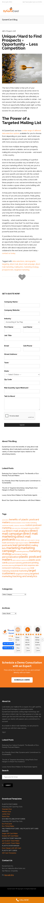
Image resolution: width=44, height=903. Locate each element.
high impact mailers (22, 543)
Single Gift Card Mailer (10, 833)
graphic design (35, 540)
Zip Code (8, 379)
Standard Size (7, 809)
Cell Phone (28, 346)
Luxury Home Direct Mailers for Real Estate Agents (19, 495)
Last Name (28, 327)
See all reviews (8, 643)
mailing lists (18, 267)
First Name (9, 327)
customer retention (19, 525)
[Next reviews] (42, 639)
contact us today (8, 253)
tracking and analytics (24, 576)
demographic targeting (28, 528)
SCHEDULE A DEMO (22, 680)
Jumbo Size (6, 814)
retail (28, 568)
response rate (33, 565)
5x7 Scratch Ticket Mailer (10, 841)
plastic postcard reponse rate (20, 560)
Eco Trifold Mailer (8, 826)
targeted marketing (21, 270)
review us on (7, 647)
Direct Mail (37, 893)
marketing (13, 548)
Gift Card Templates (9, 853)
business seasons (16, 522)
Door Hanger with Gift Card (11, 848)
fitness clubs (20, 540)
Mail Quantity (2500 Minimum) (16, 388)
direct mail (14, 264)
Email (7, 346)
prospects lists (7, 270)
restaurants (23, 568)
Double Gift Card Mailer (10, 836)
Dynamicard (11, 889)
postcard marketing (15, 563)
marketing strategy (31, 267)
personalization (10, 557)
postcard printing (31, 563)
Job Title (8, 335)
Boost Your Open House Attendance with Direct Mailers (21, 500)
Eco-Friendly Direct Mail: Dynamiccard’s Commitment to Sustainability (21, 482)
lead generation (21, 545)
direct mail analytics (17, 530)
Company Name (11, 302)
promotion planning (8, 565)
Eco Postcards (7, 824)
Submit (22, 425)
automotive (5, 520)
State (7, 371)
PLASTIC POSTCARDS (9, 804)
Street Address (11, 354)
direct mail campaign (27, 264)
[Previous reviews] (13, 639)
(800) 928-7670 (7, 2)
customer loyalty (7, 525)
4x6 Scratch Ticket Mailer (11, 843)
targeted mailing (22, 574)
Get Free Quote (27, 2)
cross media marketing (29, 522)
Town (7, 363)
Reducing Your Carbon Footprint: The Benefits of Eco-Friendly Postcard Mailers (20, 474)
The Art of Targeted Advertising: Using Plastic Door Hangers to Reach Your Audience (20, 489)
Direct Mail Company (9, 893)
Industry (8, 319)
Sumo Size (5, 816)
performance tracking (19, 554)
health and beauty (8, 543)
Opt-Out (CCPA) (37, 2)
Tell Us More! (9, 396)
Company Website (12, 310)
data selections (18, 261)
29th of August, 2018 (9, 31)
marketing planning (22, 551)
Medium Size (6, 811)
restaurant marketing (11, 568)
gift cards (27, 540)
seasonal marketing (19, 571)
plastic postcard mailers (21, 558)
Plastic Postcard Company (25, 893)
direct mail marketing (19, 726)
